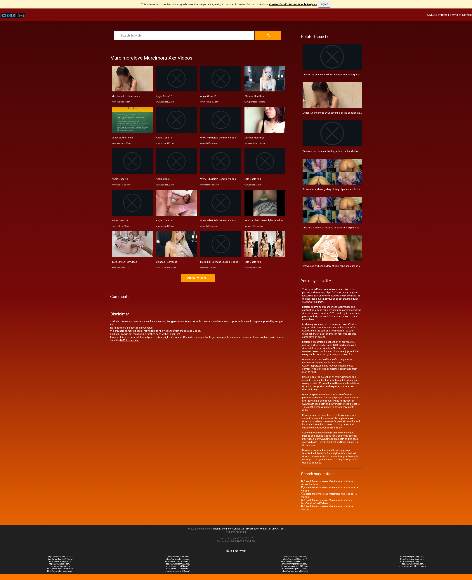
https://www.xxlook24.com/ (177, 568)
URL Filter (265, 528)
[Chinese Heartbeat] (176, 256)
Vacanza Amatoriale (122, 137)
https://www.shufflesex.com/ (59, 571)
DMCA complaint (129, 340)
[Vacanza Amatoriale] (132, 131)
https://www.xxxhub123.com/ (177, 561)
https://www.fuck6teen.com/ (295, 559)
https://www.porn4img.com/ (412, 564)
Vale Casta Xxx (252, 178)
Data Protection (250, 528)
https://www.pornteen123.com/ (294, 566)
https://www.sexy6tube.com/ (294, 556)
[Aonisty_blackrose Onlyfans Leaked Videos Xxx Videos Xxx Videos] (264, 214)
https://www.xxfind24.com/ (177, 566)
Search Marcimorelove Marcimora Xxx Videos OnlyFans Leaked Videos (327, 502)
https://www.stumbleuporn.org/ (412, 566)
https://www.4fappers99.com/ (59, 559)
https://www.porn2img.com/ (412, 559)
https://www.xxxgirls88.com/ (177, 571)
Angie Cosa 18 (120, 178)
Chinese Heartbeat (166, 261)
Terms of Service (461, 15)
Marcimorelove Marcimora (126, 96)
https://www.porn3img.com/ (412, 561)
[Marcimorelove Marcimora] (132, 90)
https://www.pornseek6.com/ (294, 564)
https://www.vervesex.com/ (177, 556)
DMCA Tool (278, 528)
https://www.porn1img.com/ (412, 556)
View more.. (198, 278)
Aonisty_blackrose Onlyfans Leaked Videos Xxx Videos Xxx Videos (281, 220)
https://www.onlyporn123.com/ (295, 571)
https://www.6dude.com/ (59, 564)
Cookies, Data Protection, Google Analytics (293, 4)
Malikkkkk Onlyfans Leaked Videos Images (223, 261)
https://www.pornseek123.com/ (294, 561)
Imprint (442, 15)
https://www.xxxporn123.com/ (177, 564)
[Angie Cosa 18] (132, 173)
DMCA (431, 15)
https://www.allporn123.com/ (294, 568)
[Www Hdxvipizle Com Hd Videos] (220, 131)
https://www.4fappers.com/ (59, 556)
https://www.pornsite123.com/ (60, 568)
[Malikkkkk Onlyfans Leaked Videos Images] (220, 256)
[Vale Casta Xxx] (264, 173)
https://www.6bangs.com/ (60, 561)
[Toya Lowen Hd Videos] (132, 256)
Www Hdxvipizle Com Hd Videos (218, 137)
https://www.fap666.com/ (59, 566)
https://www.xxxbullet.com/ (177, 559)
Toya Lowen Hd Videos (124, 261)
